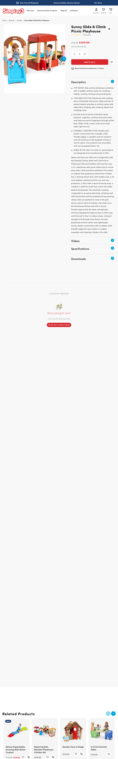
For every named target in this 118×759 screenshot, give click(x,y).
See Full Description (78, 46)
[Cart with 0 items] (111, 10)
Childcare (74, 10)
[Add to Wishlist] (111, 62)
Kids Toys (30, 10)
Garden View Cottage (73, 746)
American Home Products (47, 10)
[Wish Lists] (103, 10)
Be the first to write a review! (59, 325)
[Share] (109, 29)
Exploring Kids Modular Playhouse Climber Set (43, 749)
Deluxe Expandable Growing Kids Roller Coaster (15, 749)
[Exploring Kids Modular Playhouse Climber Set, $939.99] (45, 731)
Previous (5, 58)
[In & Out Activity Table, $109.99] (101, 731)
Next (64, 58)
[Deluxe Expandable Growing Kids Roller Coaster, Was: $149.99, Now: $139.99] (16, 731)
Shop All (63, 10)
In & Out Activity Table (99, 748)
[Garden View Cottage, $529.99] (73, 731)
